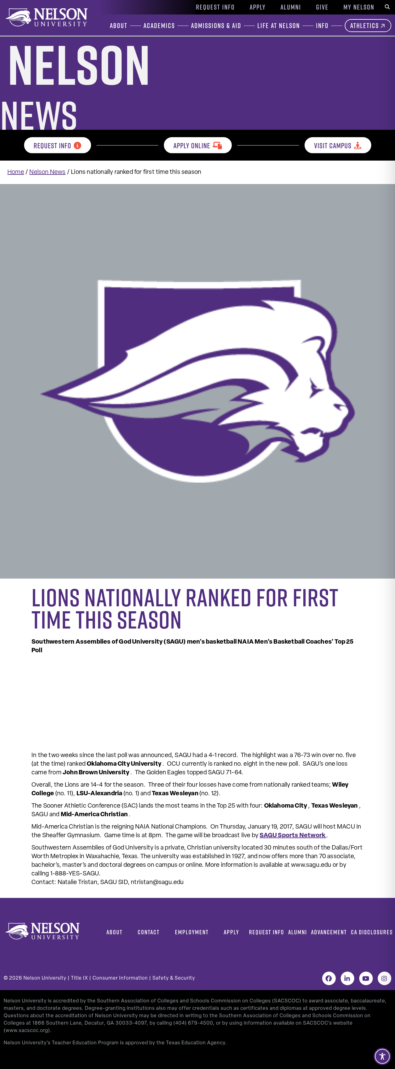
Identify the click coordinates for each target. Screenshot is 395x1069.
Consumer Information (120, 978)
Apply (258, 7)
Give (322, 7)
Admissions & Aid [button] (216, 25)
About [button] (118, 25)
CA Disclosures (372, 932)
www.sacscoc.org (27, 1030)
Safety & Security (173, 978)
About (114, 932)
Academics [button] (159, 25)
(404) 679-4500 (193, 1023)
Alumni (291, 7)
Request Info (215, 7)
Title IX (79, 978)
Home (15, 172)
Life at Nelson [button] (278, 25)
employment (192, 932)
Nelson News (47, 172)
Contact (149, 932)
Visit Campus (332, 145)
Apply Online (191, 145)
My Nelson (358, 7)
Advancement (329, 932)
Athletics (364, 25)
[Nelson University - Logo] (46, 17)
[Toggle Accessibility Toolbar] (382, 1056)
